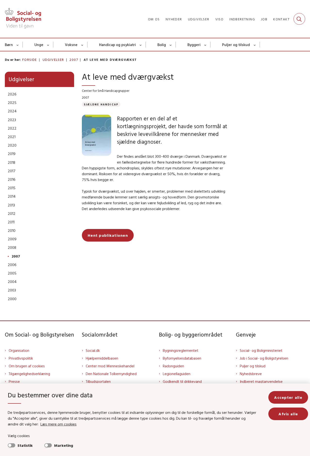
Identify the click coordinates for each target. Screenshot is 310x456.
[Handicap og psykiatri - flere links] (141, 44)
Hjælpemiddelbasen (102, 358)
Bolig (161, 44)
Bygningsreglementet (180, 350)
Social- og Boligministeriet (261, 350)
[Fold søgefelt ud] (299, 19)
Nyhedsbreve (251, 373)
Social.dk (93, 350)
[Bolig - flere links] (171, 44)
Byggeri (194, 44)
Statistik (25, 445)
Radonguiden (173, 365)
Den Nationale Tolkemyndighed (111, 373)
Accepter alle (288, 397)
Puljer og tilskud (236, 44)
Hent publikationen (108, 235)
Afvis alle (288, 413)
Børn (9, 44)
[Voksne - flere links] (82, 44)
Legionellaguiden (176, 373)
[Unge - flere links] (48, 44)
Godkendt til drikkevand (182, 381)
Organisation (19, 350)
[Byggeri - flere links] (205, 44)
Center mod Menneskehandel (110, 365)
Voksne (71, 44)
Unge (38, 44)
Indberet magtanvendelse (261, 381)
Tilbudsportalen (98, 381)
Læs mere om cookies (58, 424)
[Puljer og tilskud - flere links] (255, 44)
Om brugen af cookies (27, 365)
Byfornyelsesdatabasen (182, 358)
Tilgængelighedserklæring (29, 373)
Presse (14, 381)
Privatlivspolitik (21, 358)
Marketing (63, 445)
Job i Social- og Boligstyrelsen (264, 358)
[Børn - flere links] (18, 44)
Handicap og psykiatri (117, 44)
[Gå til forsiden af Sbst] (23, 19)
